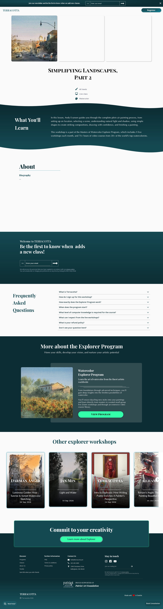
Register (151, 10)
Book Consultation (153, 603)
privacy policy (70, 269)
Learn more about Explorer (81, 539)
